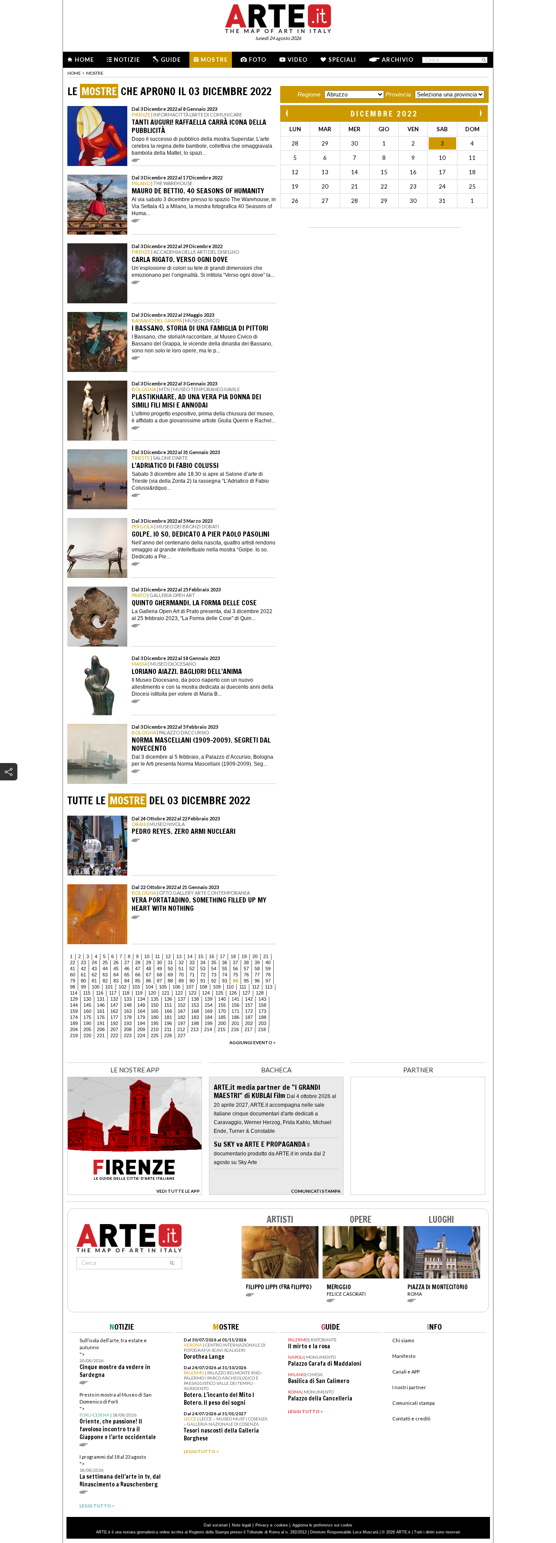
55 (224, 968)
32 (181, 962)
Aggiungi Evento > (252, 1042)
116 (99, 992)
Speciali (342, 59)
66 (137, 974)
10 (146, 956)
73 (213, 974)
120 (152, 992)
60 (72, 974)
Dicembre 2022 (384, 113)
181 (168, 1017)
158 (262, 1005)
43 (94, 968)
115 (86, 992)
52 (192, 968)
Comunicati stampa (413, 1403)
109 (217, 986)
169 (208, 1011)
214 (208, 1029)
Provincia (398, 94)
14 (189, 956)
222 (114, 1035)
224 (141, 1035)
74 (224, 974)
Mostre (214, 59)
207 (114, 1029)
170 (222, 1011)
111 (242, 986)
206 (101, 1029)
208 (128, 1029)
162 (114, 1011)
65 (126, 974)
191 (101, 1023)
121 (165, 992)
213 (195, 1029)
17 (222, 956)
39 (257, 962)
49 (159, 968)
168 (195, 1011)
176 (101, 1017)
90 (192, 980)
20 (255, 956)
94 (235, 980)
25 (105, 962)
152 (181, 1005)
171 (235, 1011)
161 (101, 1011)
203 (262, 1023)
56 (235, 968)
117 (112, 992)
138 (195, 999)
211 (168, 1029)
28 (137, 962)
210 (155, 1029)
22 (72, 962)
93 (224, 980)
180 (155, 1017)
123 (192, 992)
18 (233, 956)
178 (128, 1017)
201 (235, 1023)
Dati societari (216, 1525)
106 (176, 986)
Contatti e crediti (411, 1418)
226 (168, 1035)
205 (87, 1029)
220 (87, 1035)
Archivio (398, 59)
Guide (171, 59)
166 (168, 1011)
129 (74, 999)
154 (208, 1005)
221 (101, 1035)
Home (84, 59)
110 (230, 986)
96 (257, 980)
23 (83, 962)
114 (73, 992)
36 (224, 962)
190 (87, 1023)
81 (94, 980)
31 (170, 962)
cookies (281, 1525)
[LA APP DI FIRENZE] (135, 1192)
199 (208, 1023)
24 (94, 962)
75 (235, 974)
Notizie (127, 59)
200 (222, 1023)
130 (87, 999)
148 (128, 1005)
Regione (309, 94)
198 (195, 1023)
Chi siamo (403, 1340)
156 (235, 1005)
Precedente (287, 113)
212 (181, 1029)
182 (181, 1017)
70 (181, 974)
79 (72, 980)
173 (262, 1011)
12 (168, 956)
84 (126, 980)
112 (255, 986)
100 (95, 986)
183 (195, 1017)
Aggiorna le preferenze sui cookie (322, 1525)
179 (141, 1017)
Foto (257, 59)
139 (208, 999)
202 (249, 1023)
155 (222, 1005)
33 (192, 962)
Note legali (241, 1525)
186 (235, 1017)
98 (72, 986)
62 (94, 974)
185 (222, 1017)
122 (179, 992)
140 (222, 999)
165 (155, 1011)
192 (114, 1023)
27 (126, 962)
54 (213, 968)
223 (128, 1035)
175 (87, 1017)
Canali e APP (406, 1371)
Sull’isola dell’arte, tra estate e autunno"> (114, 1358)
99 (83, 986)
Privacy (262, 1525)
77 (257, 974)
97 (268, 980)
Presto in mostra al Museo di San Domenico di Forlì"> (117, 1416)
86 (148, 980)
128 (260, 992)
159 (74, 1011)
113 (268, 986)
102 (122, 986)
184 (208, 1017)
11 (157, 956)
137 (181, 999)
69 (170, 974)
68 (159, 974)
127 (246, 992)
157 (249, 1005)
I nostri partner (409, 1387)
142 (249, 999)
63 (105, 974)
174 (74, 1017)
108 (203, 986)
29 (148, 962)
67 (148, 974)
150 (155, 1005)
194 (141, 1023)
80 (83, 980)
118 (125, 992)
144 (74, 1005)
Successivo (480, 113)
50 (170, 968)
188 (262, 1017)
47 (137, 968)
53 (202, 968)
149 (141, 1005)
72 (202, 974)
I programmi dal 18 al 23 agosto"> (120, 1471)
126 (233, 992)
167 (181, 1011)
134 (141, 999)
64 (116, 974)
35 (213, 962)
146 (101, 1005)
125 (219, 992)
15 (200, 956)
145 (87, 1005)
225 (155, 1035)
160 (87, 1011)
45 (116, 968)
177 (114, 1017)
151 (168, 1005)
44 (105, 968)
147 (114, 1005)
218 (262, 1029)
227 (181, 1035)
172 (249, 1011)
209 (141, 1029)
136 (168, 999)
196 (168, 1023)
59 (268, 968)
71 (192, 974)
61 (83, 974)
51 (181, 968)
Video (298, 59)
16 (211, 956)
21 (265, 956)
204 (74, 1029)
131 (101, 999)
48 (148, 968)
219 (74, 1035)
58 (257, 968)
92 (213, 980)
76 (246, 974)
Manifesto (403, 1356)
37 (235, 962)
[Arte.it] (278, 17)
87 (159, 980)
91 (202, 980)
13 (179, 956)
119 (138, 992)
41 (72, 968)
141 (235, 999)
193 (128, 1023)
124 (206, 992)
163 (128, 1011)
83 (116, 980)
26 (116, 962)
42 (83, 968)
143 (262, 999)
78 (268, 974)
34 (202, 962)
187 (249, 1017)
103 (136, 986)
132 (114, 999)
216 (235, 1029)
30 (159, 962)
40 (268, 962)
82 (105, 980)
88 (170, 980)
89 (181, 980)
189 (74, 1023)
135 (155, 999)
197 (181, 1023)
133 (128, 999)
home (74, 73)
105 (163, 986)
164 (141, 1011)
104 (149, 986)
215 (221, 1029)
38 (246, 962)
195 (155, 1023)
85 (137, 980)
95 (246, 980)
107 (190, 986)
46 (126, 968)
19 (244, 956)
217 (248, 1029)
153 (195, 1005)
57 (246, 968)
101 (109, 986)
